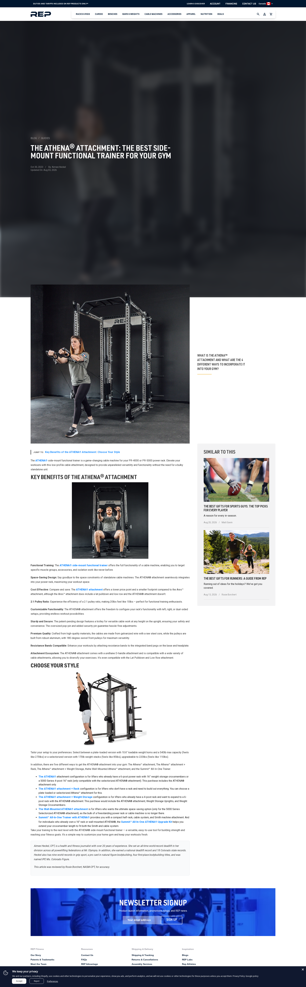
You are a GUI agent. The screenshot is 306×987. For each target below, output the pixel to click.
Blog (34, 138)
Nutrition (206, 14)
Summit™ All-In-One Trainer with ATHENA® (64, 817)
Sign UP (171, 920)
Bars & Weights (130, 14)
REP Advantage (89, 964)
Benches (112, 14)
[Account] (264, 14)
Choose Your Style (109, 452)
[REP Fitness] (51, 14)
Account (215, 3)
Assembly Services (142, 964)
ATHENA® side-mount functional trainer (84, 565)
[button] (83, 14)
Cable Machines (153, 14)
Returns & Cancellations (145, 959)
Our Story (36, 955)
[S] (110, 709)
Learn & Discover (196, 4)
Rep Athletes (189, 964)
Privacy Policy (239, 976)
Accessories (174, 14)
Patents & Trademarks (42, 959)
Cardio (99, 14)
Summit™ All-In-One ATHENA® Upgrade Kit (146, 821)
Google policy (252, 976)
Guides (45, 138)
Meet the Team (38, 964)
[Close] (302, 969)
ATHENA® (41, 460)
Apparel (191, 14)
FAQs (84, 959)
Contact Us (249, 3)
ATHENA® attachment (89, 589)
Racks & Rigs (83, 14)
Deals (220, 14)
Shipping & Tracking (143, 955)
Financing (231, 3)
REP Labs (187, 959)
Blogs (185, 955)
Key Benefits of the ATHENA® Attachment (70, 452)
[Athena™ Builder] (110, 520)
